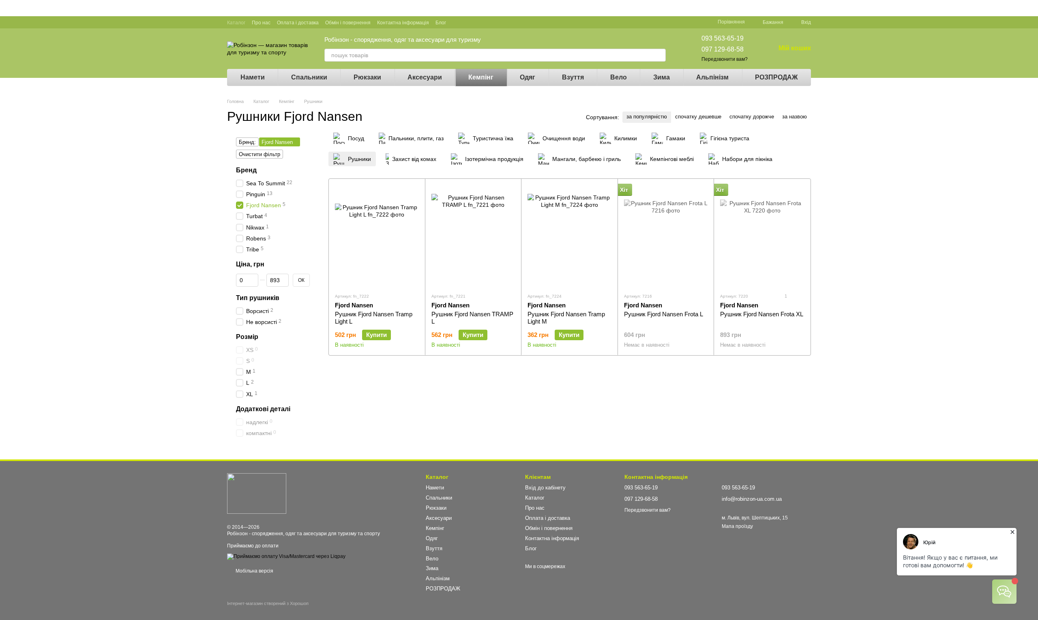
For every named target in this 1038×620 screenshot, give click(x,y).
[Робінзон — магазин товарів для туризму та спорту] (256, 493)
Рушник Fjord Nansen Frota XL (761, 314)
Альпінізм (712, 77)
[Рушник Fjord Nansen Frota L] (666, 235)
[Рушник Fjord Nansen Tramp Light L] (377, 235)
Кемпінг (480, 77)
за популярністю (646, 117)
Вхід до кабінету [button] (545, 488)
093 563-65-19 (722, 38)
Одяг (527, 77)
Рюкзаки (367, 77)
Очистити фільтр (259, 154)
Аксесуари (424, 77)
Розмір (247, 336)
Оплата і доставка (298, 23)
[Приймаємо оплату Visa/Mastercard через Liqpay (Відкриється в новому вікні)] (286, 556)
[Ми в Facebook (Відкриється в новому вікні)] (457, 22)
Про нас (261, 23)
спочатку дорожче (751, 117)
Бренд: (247, 142)
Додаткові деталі (263, 408)
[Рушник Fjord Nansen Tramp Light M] (569, 235)
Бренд (246, 170)
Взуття (573, 77)
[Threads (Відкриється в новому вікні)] (506, 22)
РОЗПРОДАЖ (776, 77)
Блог (440, 23)
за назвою (794, 117)
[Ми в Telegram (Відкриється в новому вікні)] (496, 22)
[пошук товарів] (659, 55)
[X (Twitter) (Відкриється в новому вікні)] (477, 22)
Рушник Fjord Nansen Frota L (663, 314)
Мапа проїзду (737, 526)
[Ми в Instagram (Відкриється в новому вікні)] (486, 22)
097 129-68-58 (722, 49)
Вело (618, 77)
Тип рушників (257, 297)
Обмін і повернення (348, 23)
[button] (1031, 8)
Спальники (309, 77)
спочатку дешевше (698, 117)
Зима (661, 77)
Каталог (236, 23)
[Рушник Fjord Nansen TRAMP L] (473, 235)
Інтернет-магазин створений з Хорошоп (268, 603)
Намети (252, 77)
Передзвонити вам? (724, 59)
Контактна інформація (403, 23)
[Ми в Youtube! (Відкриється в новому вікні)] (467, 22)
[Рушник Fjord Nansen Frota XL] (762, 235)
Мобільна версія (253, 571)
